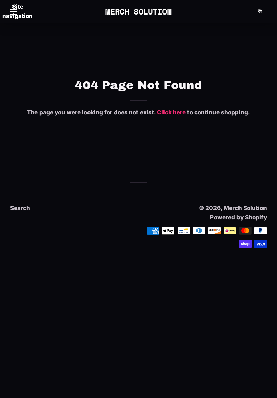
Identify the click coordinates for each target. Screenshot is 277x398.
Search (20, 208)
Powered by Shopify (238, 217)
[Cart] (259, 11)
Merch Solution (138, 11)
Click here (171, 112)
